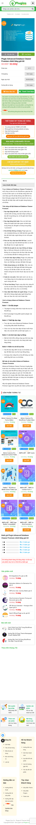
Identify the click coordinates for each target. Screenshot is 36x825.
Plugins (17, 14)
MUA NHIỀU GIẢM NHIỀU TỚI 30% (18, 141)
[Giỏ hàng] (32, 3)
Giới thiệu (7, 744)
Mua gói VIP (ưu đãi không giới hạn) (18, 136)
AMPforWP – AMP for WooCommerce (27, 523)
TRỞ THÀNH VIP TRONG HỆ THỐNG (18, 121)
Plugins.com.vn (28, 822)
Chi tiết (9, 425)
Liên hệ (7, 762)
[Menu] (2, 3)
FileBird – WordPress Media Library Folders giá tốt (9, 489)
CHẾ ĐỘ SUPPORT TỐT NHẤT (18, 162)
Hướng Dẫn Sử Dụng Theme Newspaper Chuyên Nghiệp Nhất (20, 634)
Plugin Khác (25, 14)
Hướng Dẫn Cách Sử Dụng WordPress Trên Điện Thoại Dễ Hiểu (19, 640)
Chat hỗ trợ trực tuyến (18, 173)
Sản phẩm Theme (27, 787)
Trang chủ (10, 14)
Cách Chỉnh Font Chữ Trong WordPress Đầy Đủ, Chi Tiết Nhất (20, 628)
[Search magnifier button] (32, 9)
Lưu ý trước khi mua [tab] (9, 185)
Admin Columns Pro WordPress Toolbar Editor (27, 419)
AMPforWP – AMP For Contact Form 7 (27, 488)
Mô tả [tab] (5, 181)
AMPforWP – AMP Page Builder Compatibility (9, 523)
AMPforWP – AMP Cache (27, 453)
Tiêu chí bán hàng (10, 747)
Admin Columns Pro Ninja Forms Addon (9, 419)
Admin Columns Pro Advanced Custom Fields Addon (9, 454)
